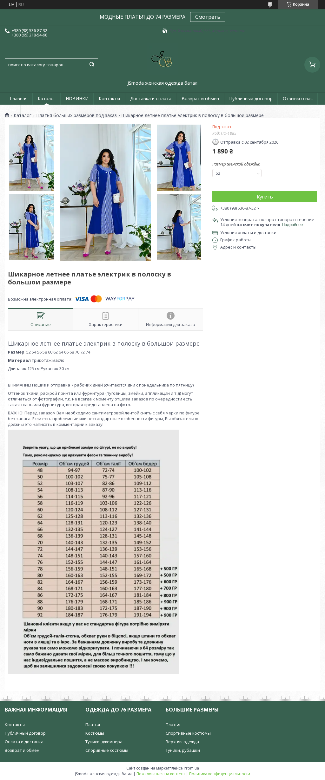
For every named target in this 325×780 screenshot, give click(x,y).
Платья (92, 724)
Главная (19, 98)
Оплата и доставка (24, 741)
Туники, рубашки (183, 750)
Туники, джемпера (104, 741)
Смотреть (207, 16)
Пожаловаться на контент (160, 774)
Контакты (109, 98)
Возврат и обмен (200, 98)
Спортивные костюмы (188, 733)
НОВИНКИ (77, 98)
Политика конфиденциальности (219, 774)
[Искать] (91, 64)
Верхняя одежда (182, 741)
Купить (265, 196)
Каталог (47, 98)
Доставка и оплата (150, 98)
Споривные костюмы (106, 750)
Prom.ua (191, 768)
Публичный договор (251, 98)
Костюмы (94, 733)
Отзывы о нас (298, 98)
